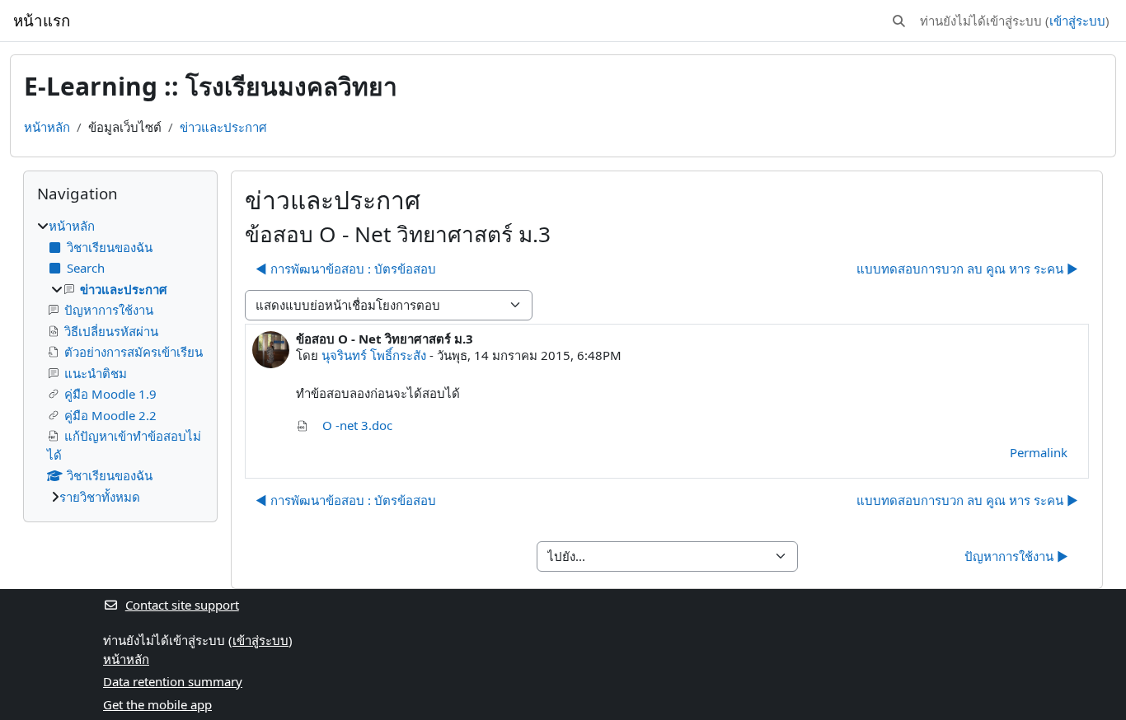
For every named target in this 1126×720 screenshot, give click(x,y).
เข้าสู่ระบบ (1077, 20)
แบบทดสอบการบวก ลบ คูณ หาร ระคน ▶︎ (967, 268)
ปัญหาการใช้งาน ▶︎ (1016, 556)
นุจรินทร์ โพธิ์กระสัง (373, 355)
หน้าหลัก (47, 127)
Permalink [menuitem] (1038, 452)
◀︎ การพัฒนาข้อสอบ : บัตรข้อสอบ (346, 268)
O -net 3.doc (355, 425)
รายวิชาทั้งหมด (99, 497)
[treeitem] (120, 361)
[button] (898, 21)
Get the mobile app (157, 704)
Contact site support (182, 604)
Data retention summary (172, 681)
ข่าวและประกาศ (223, 127)
